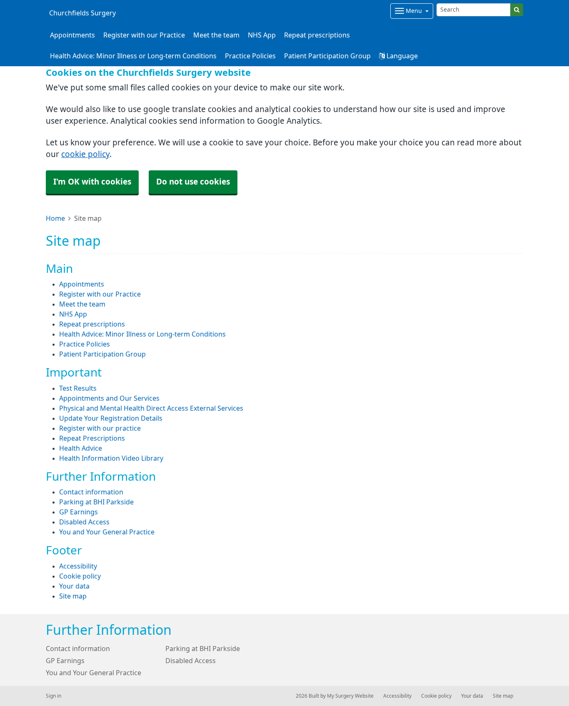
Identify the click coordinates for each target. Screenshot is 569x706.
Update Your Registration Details (110, 418)
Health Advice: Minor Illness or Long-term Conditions (133, 55)
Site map (73, 596)
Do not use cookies (193, 182)
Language (401, 55)
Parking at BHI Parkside (96, 502)
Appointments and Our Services (109, 398)
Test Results (78, 388)
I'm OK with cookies (92, 182)
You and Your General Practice (107, 532)
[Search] (516, 9)
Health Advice (80, 448)
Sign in (53, 696)
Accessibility (78, 566)
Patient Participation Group (327, 55)
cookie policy (85, 154)
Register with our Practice (144, 35)
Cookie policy (80, 576)
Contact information (91, 492)
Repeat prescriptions (317, 35)
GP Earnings (78, 512)
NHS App (262, 35)
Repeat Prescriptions (92, 438)
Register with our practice (100, 428)
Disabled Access (84, 522)
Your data (74, 586)
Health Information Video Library (111, 458)
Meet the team (216, 35)
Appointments (72, 35)
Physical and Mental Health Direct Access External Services (151, 408)
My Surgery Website (350, 696)
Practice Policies (250, 55)
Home (55, 218)
